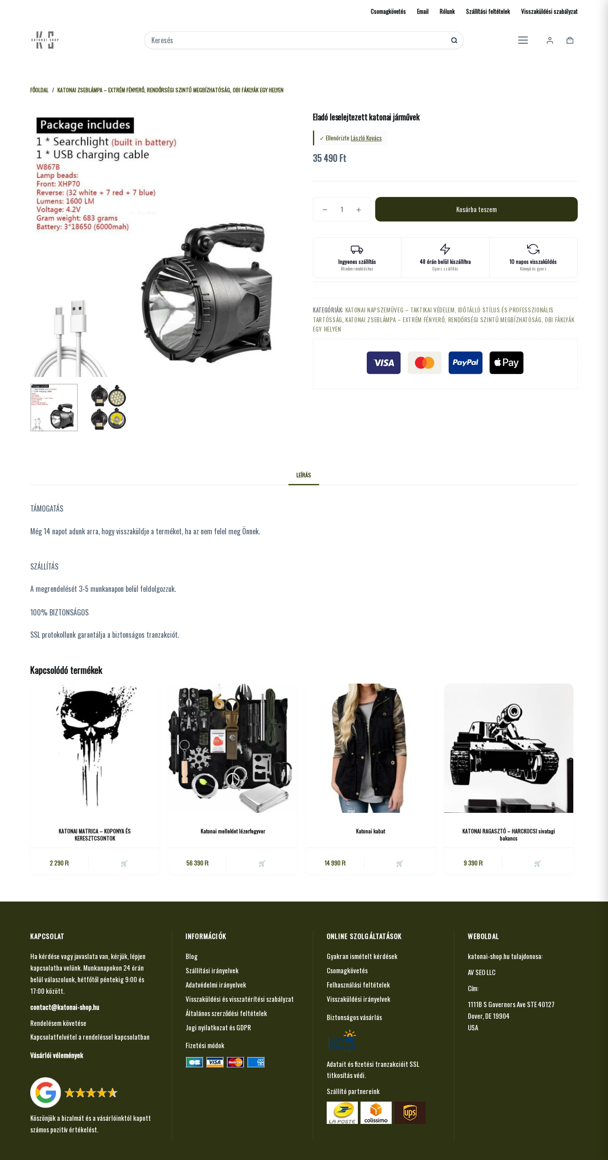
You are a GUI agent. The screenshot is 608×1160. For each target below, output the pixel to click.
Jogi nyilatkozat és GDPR (218, 1027)
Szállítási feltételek (488, 11)
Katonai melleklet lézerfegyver (233, 831)
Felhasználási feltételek (358, 984)
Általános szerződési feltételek (226, 1013)
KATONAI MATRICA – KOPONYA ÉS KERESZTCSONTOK (95, 834)
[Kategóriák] (523, 40)
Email (423, 11)
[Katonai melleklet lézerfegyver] (232, 748)
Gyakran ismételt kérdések (362, 956)
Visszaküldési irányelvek (358, 999)
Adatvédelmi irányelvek (216, 984)
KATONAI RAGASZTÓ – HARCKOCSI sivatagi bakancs (508, 834)
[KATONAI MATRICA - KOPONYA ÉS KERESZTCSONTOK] (94, 748)
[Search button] (454, 40)
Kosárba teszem (476, 209)
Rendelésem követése (58, 1023)
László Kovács (366, 137)
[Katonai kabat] (370, 748)
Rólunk (447, 11)
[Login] (550, 40)
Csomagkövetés (388, 11)
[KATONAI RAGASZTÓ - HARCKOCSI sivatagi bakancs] (508, 748)
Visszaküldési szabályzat (549, 11)
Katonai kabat (370, 831)
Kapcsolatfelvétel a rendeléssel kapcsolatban (90, 1036)
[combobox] (298, 40)
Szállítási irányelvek (212, 970)
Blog (192, 956)
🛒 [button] (124, 862)
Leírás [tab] (303, 475)
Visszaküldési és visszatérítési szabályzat (240, 999)
